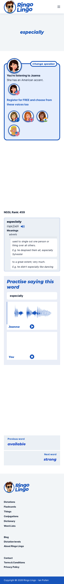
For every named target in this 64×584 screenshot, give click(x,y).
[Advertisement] (32, 175)
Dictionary (9, 521)
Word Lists (9, 525)
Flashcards (10, 506)
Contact (8, 558)
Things (7, 511)
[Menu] (58, 6)
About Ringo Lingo (14, 546)
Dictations (9, 501)
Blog (6, 537)
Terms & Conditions (14, 562)
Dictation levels (12, 541)
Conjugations (11, 516)
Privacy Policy (11, 567)
